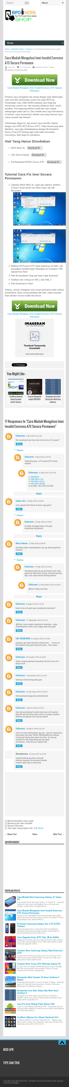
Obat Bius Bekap (38, 484)
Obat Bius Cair (37, 479)
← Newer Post (11, 834)
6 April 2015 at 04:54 (43, 457)
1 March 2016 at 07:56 (34, 708)
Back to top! (62, 1042)
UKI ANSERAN (23, 638)
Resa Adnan (22, 543)
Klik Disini (38, 828)
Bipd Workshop (21, 1081)
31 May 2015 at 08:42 (37, 543)
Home (34, 834)
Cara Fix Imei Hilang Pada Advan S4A (36, 1004)
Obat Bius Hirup (37, 481)
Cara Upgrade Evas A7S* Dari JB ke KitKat (38, 937)
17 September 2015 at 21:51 (37, 620)
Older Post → (58, 834)
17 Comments (25, 67)
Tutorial (51, 67)
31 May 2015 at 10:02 (43, 567)
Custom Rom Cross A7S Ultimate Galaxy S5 (39, 964)
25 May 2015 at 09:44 (35, 501)
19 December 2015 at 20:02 (49, 585)
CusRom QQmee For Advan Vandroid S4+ (38, 1017)
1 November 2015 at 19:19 (36, 676)
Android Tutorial (41, 67)
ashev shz (21, 501)
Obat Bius (35, 477)
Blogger (16, 1083)
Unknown (20, 436)
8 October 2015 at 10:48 (40, 639)
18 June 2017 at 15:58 (37, 754)
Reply (19, 444)
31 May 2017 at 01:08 (47, 473)
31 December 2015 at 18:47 (37, 692)
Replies (20, 450)
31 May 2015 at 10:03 (43, 522)
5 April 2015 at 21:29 (34, 436)
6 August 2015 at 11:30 (35, 604)
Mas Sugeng (58, 1081)
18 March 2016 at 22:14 (35, 729)
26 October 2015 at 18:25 (36, 657)
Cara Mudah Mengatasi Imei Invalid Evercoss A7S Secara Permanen (35, 89)
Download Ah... (35, 148)
